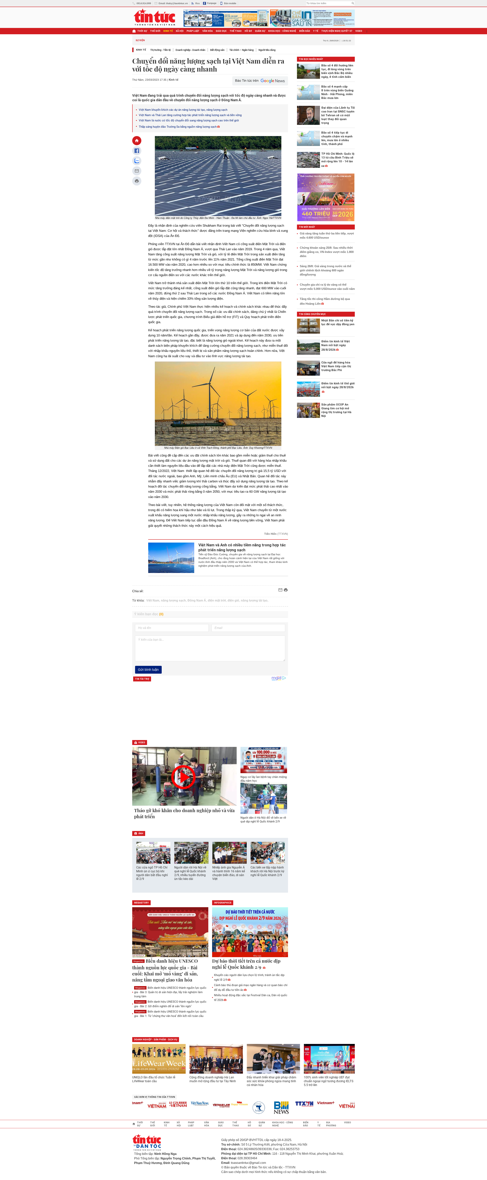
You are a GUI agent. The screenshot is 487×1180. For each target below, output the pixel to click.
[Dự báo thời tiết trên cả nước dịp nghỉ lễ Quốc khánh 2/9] (250, 932)
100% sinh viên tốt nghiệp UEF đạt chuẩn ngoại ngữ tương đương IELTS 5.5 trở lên (328, 1081)
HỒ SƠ (248, 31)
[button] (282, 856)
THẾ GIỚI (155, 31)
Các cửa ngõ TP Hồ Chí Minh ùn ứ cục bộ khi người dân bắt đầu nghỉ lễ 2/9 (152, 873)
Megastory (138, 961)
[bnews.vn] (262, 1107)
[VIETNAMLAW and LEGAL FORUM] (201, 1105)
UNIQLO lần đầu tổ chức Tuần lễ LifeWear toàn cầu (153, 1079)
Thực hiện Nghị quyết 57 (336, 31)
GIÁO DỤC (221, 31)
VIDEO (358, 31)
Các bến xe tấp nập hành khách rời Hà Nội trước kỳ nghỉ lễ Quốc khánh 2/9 (267, 871)
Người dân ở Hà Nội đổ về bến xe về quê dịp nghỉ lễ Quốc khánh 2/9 (263, 819)
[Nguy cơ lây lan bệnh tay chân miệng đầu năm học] (263, 760)
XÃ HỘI (180, 31)
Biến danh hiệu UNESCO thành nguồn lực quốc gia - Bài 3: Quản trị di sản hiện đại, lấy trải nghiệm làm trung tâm (170, 992)
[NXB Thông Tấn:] (241, 1107)
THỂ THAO (236, 31)
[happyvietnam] (219, 1103)
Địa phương (331, 1124)
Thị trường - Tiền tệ (160, 50)
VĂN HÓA (207, 31)
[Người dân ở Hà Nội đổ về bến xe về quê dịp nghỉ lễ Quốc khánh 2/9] (263, 798)
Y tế (315, 31)
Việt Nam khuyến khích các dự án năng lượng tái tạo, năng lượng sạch (183, 110)
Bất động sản (217, 50)
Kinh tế (141, 49)
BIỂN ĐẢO (304, 31)
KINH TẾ (168, 31)
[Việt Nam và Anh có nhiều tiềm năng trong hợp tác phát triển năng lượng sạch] (171, 558)
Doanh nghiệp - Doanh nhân (190, 50)
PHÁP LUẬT (193, 31)
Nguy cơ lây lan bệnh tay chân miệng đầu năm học (263, 778)
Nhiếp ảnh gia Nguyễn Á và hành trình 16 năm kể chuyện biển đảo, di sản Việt (228, 873)
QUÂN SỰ (260, 31)
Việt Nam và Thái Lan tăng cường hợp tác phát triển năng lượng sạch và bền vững (190, 115)
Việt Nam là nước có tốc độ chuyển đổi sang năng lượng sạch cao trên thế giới (189, 120)
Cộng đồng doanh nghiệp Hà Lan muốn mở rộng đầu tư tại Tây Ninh (213, 1079)
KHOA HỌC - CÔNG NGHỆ (282, 31)
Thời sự (142, 31)
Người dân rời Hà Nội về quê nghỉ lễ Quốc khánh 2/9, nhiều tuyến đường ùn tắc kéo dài (190, 873)
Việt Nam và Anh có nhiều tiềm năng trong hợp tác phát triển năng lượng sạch (242, 547)
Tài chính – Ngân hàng (241, 50)
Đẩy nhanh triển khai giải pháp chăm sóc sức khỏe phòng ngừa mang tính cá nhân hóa (271, 1081)
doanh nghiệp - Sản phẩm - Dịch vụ (155, 1039)
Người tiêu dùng (267, 50)
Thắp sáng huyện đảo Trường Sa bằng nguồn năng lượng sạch (178, 126)
